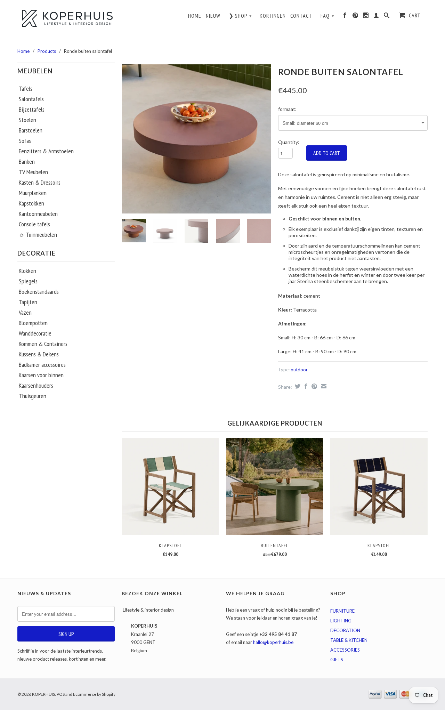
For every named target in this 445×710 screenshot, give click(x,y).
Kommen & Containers (43, 344)
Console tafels (34, 224)
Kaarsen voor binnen (41, 375)
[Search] (387, 17)
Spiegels (28, 281)
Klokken (27, 271)
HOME (194, 16)
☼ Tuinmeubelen (38, 235)
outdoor (299, 369)
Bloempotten (33, 323)
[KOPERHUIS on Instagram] (366, 17)
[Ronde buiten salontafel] (196, 138)
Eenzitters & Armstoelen (46, 151)
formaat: (287, 109)
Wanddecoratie (35, 333)
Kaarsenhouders (36, 385)
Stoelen (27, 120)
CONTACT (301, 16)
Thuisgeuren (32, 396)
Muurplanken (33, 193)
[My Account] (376, 17)
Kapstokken (31, 203)
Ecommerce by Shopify (94, 694)
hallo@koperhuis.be (273, 642)
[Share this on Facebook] (305, 386)
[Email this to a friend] (322, 386)
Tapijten (28, 302)
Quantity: (288, 142)
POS (61, 694)
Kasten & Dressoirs (39, 182)
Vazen (25, 312)
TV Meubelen (33, 172)
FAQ (327, 15)
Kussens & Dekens (39, 354)
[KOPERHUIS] (66, 18)
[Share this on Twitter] (296, 386)
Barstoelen (30, 130)
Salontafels (31, 99)
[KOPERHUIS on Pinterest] (355, 17)
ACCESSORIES (345, 650)
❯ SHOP (240, 15)
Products (47, 51)
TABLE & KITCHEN (348, 640)
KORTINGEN (273, 16)
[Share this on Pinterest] (313, 386)
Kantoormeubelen (38, 214)
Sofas (25, 141)
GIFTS (336, 659)
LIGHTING (340, 620)
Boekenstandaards (39, 292)
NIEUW (213, 16)
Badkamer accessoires (42, 365)
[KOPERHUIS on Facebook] (345, 17)
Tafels (25, 89)
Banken (27, 162)
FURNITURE (342, 611)
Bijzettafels (31, 109)
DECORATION (345, 630)
